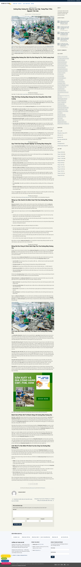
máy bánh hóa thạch (61, 88)
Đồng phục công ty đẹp (61, 114)
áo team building (65, 111)
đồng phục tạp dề (60, 123)
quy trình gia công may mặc (25, 197)
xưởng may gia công (32, 7)
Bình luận (15, 509)
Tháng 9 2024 (60, 160)
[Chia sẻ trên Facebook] (29, 484)
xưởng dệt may (63, 102)
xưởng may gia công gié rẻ (62, 105)
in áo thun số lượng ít (61, 81)
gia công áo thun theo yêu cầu (62, 69)
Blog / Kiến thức (26, 3)
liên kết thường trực (42, 487)
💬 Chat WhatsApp (5, 556)
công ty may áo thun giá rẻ (62, 63)
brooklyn (59, 56)
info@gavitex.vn (37, 550)
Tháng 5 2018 (60, 162)
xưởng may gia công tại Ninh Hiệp (63, 107)
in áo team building (61, 76)
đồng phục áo (66, 123)
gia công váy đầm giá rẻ (61, 67)
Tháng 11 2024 (60, 158)
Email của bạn (53, 552)
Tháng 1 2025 (60, 156)
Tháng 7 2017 (60, 164)
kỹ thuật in (60, 137)
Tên (14, 518)
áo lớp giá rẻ (60, 111)
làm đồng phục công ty (61, 83)
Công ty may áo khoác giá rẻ (62, 62)
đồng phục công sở (61, 120)
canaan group (38, 14)
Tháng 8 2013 (60, 175)
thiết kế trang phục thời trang (62, 98)
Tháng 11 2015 (60, 166)
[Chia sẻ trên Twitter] (31, 484)
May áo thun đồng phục (39, 563)
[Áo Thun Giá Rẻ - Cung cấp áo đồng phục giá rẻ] (6, 4)
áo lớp (66, 109)
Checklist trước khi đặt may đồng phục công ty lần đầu (64, 27)
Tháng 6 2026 (60, 152)
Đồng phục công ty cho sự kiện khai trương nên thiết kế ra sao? (64, 33)
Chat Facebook (5, 560)
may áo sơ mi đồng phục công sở (63, 85)
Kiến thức (59, 135)
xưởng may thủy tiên (61, 109)
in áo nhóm (63, 72)
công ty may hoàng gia (61, 60)
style (58, 94)
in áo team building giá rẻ (62, 78)
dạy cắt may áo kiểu (61, 65)
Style (58, 141)
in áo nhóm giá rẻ (60, 74)
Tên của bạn (53, 547)
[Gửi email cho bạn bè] (33, 484)
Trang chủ (15, 3)
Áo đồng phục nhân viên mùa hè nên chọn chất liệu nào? (64, 44)
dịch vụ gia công (24, 94)
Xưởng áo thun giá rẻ (20, 563)
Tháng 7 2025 (60, 154)
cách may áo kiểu (64, 56)
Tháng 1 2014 (60, 171)
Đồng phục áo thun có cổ (62, 116)
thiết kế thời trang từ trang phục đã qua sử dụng (63, 96)
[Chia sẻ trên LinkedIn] (37, 484)
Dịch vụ (19, 3)
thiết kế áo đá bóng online (62, 100)
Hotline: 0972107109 (6, 563)
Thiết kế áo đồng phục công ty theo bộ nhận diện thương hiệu (64, 39)
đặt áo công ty (60, 118)
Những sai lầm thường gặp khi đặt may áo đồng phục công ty (64, 22)
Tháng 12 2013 (60, 173)
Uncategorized (60, 143)
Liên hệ (32, 3)
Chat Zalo (4, 558)
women (59, 102)
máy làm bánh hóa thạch (61, 90)
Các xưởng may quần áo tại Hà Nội (63, 58)
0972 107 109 (40, 544)
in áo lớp (59, 72)
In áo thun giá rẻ (60, 79)
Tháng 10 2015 (60, 169)
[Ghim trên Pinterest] (35, 484)
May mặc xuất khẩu (61, 139)
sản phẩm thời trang (41, 412)
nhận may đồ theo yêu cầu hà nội (63, 92)
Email (28, 518)
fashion (66, 65)
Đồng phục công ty (61, 133)
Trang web (42, 518)
